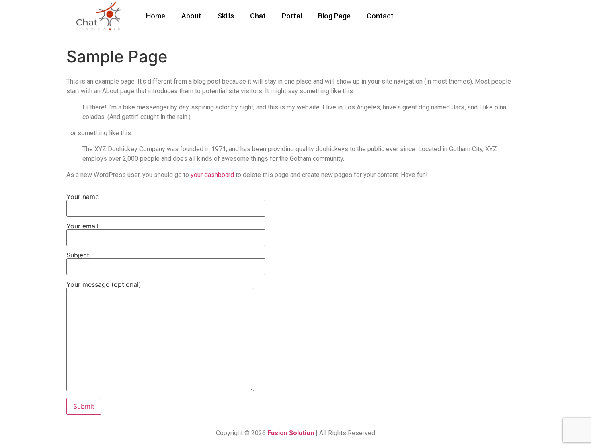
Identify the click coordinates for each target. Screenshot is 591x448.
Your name (82, 197)
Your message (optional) (103, 284)
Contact (380, 16)
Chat (258, 16)
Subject (77, 255)
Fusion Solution (291, 433)
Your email (82, 226)
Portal (292, 16)
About (191, 16)
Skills (226, 16)
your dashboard (212, 175)
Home (155, 16)
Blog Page (334, 16)
